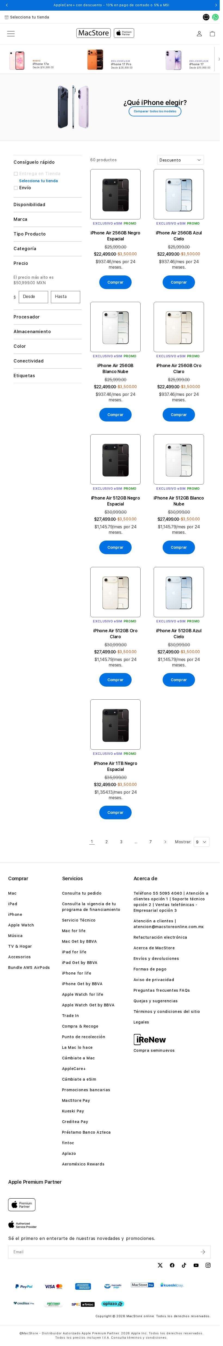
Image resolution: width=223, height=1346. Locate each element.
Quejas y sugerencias (154, 1002)
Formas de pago (148, 971)
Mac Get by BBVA (78, 943)
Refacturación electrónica (158, 939)
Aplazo (68, 1155)
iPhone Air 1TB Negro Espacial (115, 758)
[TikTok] (181, 1267)
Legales (139, 1024)
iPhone (15, 916)
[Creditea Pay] (23, 1304)
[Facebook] (169, 1267)
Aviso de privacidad (152, 981)
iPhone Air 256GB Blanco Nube (115, 365)
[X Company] (157, 1267)
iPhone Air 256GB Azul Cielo (176, 234)
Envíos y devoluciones (154, 960)
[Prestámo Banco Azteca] (53, 1306)
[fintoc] (83, 1306)
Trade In (69, 1017)
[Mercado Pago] (112, 1288)
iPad (12, 905)
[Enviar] (200, 1253)
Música (15, 937)
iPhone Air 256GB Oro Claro (176, 365)
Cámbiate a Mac (77, 1059)
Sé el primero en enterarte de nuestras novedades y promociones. (81, 1240)
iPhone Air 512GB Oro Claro (114, 627)
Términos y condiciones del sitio (165, 1013)
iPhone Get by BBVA (81, 985)
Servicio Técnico (78, 922)
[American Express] (83, 1288)
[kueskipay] (172, 1286)
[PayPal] (23, 1288)
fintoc (67, 1144)
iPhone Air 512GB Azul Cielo (176, 627)
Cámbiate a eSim (78, 1081)
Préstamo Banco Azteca (85, 1134)
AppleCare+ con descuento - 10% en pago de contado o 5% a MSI (111, 5)
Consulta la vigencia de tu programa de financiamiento (90, 908)
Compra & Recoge (79, 1028)
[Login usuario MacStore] (199, 33)
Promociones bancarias (85, 1091)
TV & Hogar (20, 948)
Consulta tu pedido (81, 895)
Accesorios (19, 958)
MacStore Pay (75, 1102)
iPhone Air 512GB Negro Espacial (114, 496)
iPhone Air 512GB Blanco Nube (176, 496)
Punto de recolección (83, 1038)
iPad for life (73, 953)
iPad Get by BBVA (79, 964)
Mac (12, 895)
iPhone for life (76, 975)
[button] (6, 5)
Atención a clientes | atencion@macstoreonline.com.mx (167, 925)
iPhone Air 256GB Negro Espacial (115, 234)
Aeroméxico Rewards (82, 1166)
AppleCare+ (73, 1070)
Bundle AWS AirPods (29, 969)
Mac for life (73, 932)
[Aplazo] (112, 1305)
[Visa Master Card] (53, 1288)
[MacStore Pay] (142, 1286)
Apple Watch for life (82, 996)
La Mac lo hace (76, 1049)
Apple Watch (21, 927)
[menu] (11, 34)
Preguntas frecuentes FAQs (160, 992)
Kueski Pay (72, 1113)
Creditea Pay (74, 1123)
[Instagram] (204, 1267)
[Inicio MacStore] (105, 34)
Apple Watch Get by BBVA (87, 1006)
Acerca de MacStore (152, 949)
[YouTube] (193, 1267)
